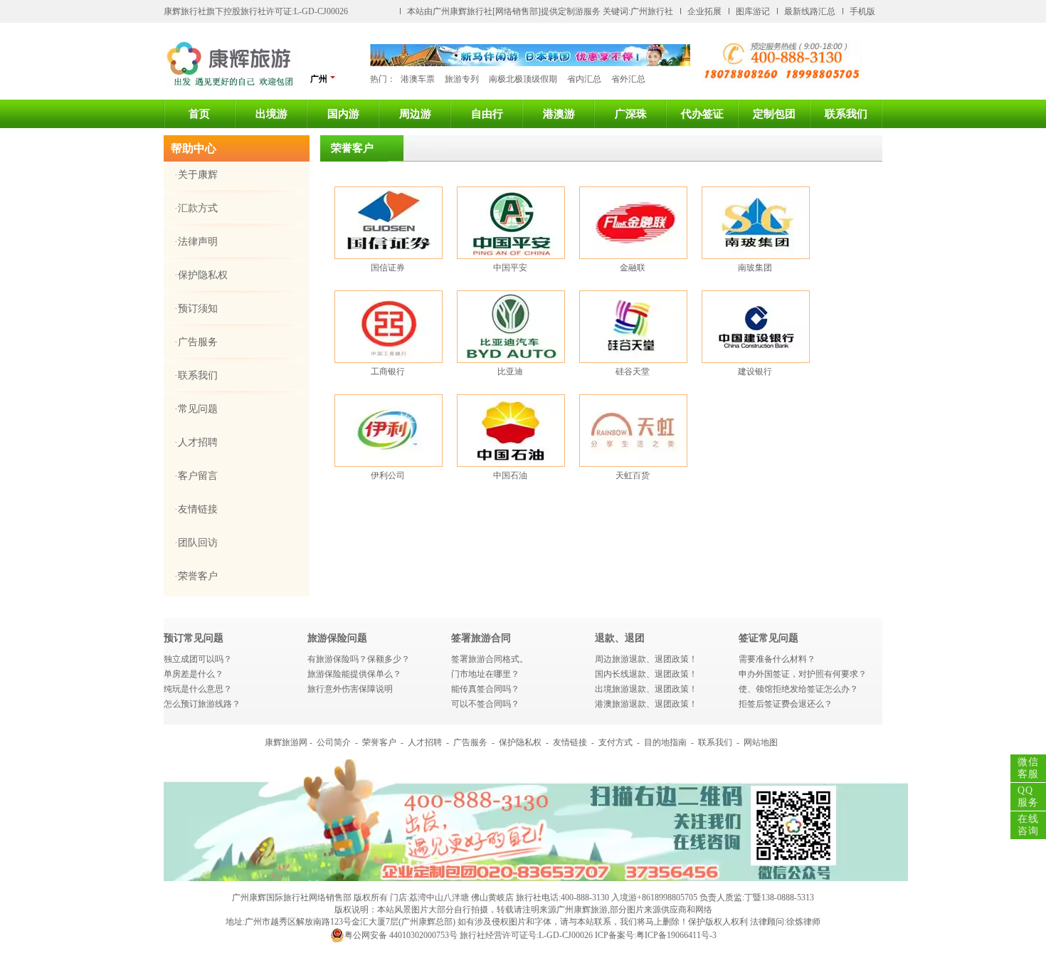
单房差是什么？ (193, 674)
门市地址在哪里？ (485, 674)
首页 (199, 114)
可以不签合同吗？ (485, 704)
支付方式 (615, 742)
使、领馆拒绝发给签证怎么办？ (798, 689)
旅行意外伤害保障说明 (350, 689)
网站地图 (761, 742)
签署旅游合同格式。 (489, 659)
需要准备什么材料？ (777, 659)
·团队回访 (196, 542)
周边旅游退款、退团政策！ (646, 659)
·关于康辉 (196, 174)
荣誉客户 (379, 742)
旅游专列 (462, 79)
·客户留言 (196, 475)
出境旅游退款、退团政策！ (646, 689)
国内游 (343, 114)
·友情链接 (196, 509)
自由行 (487, 114)
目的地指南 (665, 742)
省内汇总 (584, 79)
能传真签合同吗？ (485, 689)
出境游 (271, 114)
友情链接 (570, 742)
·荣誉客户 (196, 576)
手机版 (862, 11)
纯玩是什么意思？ (198, 689)
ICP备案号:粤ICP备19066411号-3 (656, 935)
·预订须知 (196, 308)
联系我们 (846, 114)
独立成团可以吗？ (198, 659)
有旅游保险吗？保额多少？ (358, 659)
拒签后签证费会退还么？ (786, 704)
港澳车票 (418, 79)
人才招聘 (425, 742)
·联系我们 (196, 375)
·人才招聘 (196, 442)
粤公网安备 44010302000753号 (401, 935)
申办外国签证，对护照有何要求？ (803, 674)
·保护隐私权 (201, 275)
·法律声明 (196, 241)
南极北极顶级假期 (523, 79)
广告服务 (470, 742)
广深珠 (631, 114)
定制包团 (774, 114)
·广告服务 (196, 342)
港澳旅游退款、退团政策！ (646, 704)
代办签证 (702, 114)
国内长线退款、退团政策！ (646, 674)
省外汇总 (628, 79)
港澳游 (559, 114)
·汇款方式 (196, 208)
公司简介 (334, 742)
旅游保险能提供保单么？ (354, 674)
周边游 (415, 114)
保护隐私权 (520, 742)
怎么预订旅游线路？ (202, 704)
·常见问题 (196, 409)
